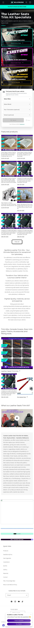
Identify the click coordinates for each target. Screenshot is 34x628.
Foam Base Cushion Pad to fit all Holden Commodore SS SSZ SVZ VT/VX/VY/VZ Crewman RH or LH (8, 154)
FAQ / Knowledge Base (9, 581)
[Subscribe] (26, 595)
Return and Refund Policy (10, 584)
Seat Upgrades (7, 558)
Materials (5, 573)
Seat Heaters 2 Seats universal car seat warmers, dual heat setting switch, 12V (9, 204)
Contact (5, 577)
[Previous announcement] (3, 7)
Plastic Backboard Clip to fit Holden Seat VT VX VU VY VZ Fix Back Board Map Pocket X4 (24, 206)
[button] (3, 2)
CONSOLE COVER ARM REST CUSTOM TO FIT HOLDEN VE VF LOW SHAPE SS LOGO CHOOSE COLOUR (25, 180)
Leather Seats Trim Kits (9, 371)
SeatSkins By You (7, 554)
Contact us (22, 124)
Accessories (21, 397)
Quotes (5, 565)
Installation (6, 562)
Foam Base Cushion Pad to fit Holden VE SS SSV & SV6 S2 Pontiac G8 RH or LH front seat (24, 154)
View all (17, 242)
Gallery (5, 569)
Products (5, 550)
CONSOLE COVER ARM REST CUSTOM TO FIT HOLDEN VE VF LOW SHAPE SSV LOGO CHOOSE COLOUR (9, 232)
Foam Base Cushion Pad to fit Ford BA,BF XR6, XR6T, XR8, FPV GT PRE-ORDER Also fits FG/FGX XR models (8, 180)
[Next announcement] (31, 7)
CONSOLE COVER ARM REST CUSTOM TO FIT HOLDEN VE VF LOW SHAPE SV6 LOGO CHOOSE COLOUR (25, 232)
